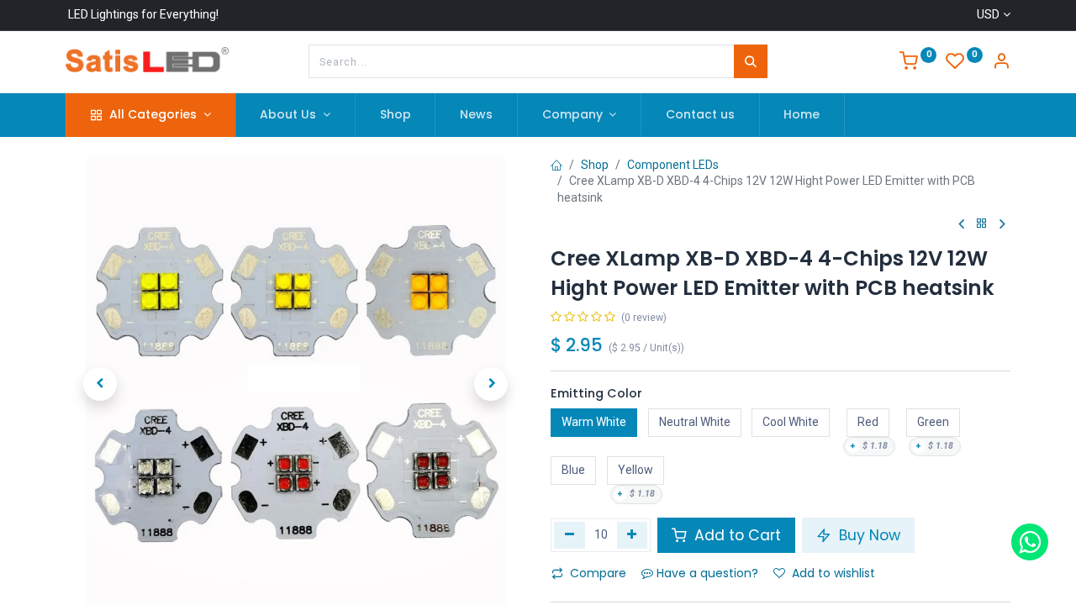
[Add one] (632, 535)
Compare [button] (598, 573)
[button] (100, 384)
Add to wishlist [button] (833, 573)
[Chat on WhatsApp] (1030, 542)
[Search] (750, 61)
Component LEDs (673, 164)
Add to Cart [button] (735, 535)
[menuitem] (395, 115)
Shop (595, 164)
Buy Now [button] (867, 535)
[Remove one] (569, 535)
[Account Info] (1001, 63)
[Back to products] (982, 224)
